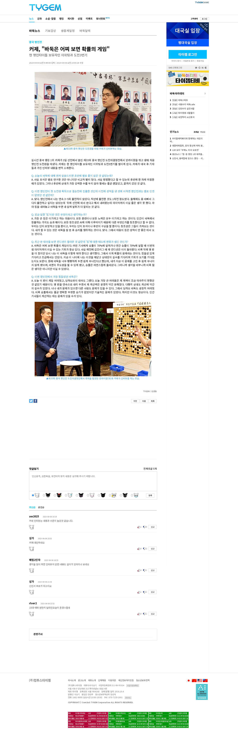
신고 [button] (152, 526)
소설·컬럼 (50, 18)
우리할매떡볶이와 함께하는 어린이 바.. (186, 140)
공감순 (41, 507)
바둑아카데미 (177, 93)
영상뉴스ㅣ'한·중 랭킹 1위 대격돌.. (187, 154)
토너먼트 (100, 18)
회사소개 (72, 680)
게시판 (70, 18)
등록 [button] (150, 495)
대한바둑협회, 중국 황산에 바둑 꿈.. (187, 145)
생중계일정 (68, 30)
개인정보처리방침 (126, 680)
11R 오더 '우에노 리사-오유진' (184, 149)
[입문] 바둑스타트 (179, 100)
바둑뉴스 (34, 30)
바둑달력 (85, 30)
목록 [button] (152, 401)
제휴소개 (92, 680)
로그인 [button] (204, 18)
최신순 (32, 507)
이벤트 (89, 18)
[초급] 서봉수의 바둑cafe (182, 104)
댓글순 (202, 131)
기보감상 (50, 30)
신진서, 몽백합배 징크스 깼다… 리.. (187, 158)
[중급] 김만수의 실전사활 (182, 108)
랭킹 (61, 18)
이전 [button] (135, 401)
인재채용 (102, 680)
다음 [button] (144, 401)
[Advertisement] (93, 431)
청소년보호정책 (143, 680)
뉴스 (31, 18)
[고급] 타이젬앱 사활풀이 (182, 112)
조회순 (196, 131)
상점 (80, 18)
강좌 (39, 18)
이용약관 (112, 680)
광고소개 (82, 680)
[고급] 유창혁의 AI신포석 (182, 117)
